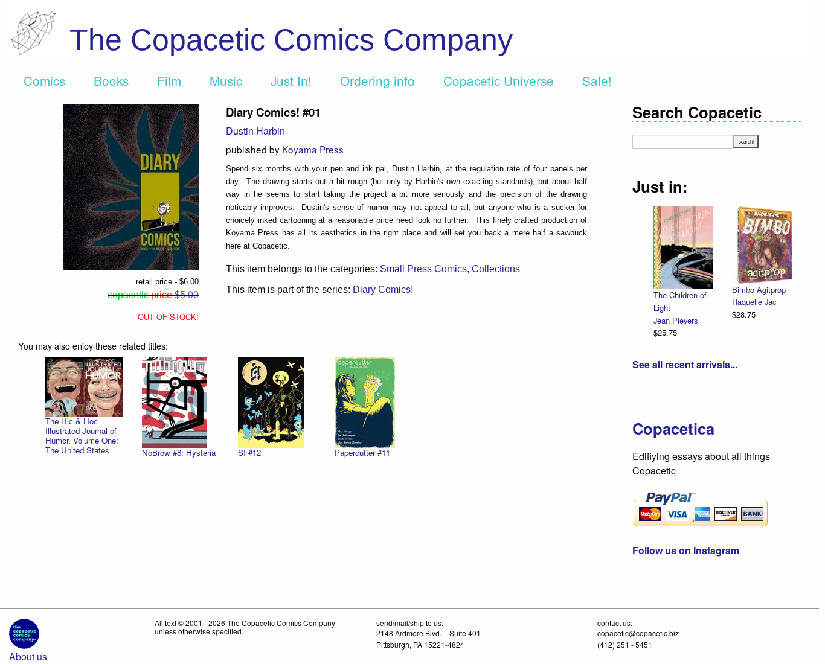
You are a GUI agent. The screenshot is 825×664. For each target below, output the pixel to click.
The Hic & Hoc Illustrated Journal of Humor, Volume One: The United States (81, 435)
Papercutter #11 (362, 452)
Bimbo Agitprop (759, 289)
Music (226, 80)
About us (28, 656)
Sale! (597, 80)
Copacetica (673, 428)
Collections (496, 269)
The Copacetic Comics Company (291, 40)
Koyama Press (313, 149)
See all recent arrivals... (684, 364)
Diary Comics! (383, 289)
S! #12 (249, 452)
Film (169, 80)
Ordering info (377, 80)
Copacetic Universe (498, 80)
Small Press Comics (423, 269)
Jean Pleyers (675, 320)
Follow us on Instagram (685, 550)
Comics (44, 80)
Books (111, 80)
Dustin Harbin (255, 131)
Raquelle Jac (754, 301)
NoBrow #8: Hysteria (179, 452)
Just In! (291, 80)
